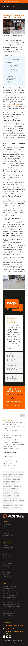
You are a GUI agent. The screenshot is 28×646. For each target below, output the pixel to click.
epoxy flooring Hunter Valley (9, 483)
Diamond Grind (6, 260)
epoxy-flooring (6, 481)
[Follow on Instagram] (10, 636)
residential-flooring (19, 505)
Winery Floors (6, 569)
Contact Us (5, 528)
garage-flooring (17, 486)
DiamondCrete (6, 545)
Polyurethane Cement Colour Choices (12, 448)
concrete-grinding (7, 479)
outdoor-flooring (6, 498)
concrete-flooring (7, 476)
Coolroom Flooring (7, 563)
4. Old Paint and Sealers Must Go (14, 73)
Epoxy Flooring (6, 458)
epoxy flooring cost (15, 481)
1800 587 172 (10, 1)
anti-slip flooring (6, 472)
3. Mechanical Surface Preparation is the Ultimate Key (15, 70)
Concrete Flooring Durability (10, 440)
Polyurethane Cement (8, 465)
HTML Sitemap (6, 531)
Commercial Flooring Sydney (9, 586)
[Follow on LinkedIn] (7, 636)
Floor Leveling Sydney (8, 588)
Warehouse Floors (7, 572)
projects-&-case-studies (8, 505)
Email (11, 394)
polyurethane (21, 500)
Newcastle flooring (7, 495)
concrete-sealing (16, 479)
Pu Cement (5, 433)
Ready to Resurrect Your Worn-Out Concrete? (13, 79)
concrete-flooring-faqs (17, 476)
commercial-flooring (13, 474)
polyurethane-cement (8, 502)
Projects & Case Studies (8, 468)
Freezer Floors (6, 567)
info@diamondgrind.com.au (15, 625)
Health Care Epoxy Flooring (9, 599)
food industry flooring (7, 486)
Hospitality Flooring (7, 574)
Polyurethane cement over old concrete (12, 442)
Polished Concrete (7, 463)
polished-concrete (16, 498)
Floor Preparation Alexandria (9, 595)
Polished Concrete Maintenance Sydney (12, 608)
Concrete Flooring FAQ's (9, 456)
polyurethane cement (14, 104)
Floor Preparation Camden (9, 597)
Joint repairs (5, 554)
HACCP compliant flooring (12, 488)
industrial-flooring (7, 493)
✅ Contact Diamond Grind (14, 82)
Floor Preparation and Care (9, 461)
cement (5, 474)
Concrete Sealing (7, 576)
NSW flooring (16, 495)
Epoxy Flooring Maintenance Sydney (11, 604)
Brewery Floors (6, 561)
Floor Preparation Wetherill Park (10, 593)
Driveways (5, 558)
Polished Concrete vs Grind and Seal (12, 435)
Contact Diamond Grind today (10, 269)
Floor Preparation (7, 556)
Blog (4, 526)
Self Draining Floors (7, 437)
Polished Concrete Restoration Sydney (11, 606)
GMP (4, 488)
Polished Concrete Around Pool (10, 430)
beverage (22, 472)
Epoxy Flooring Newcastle (9, 613)
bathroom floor (15, 472)
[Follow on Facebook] (4, 636)
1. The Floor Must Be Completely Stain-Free (13, 64)
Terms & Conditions (16, 642)
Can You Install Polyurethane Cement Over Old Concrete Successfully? (12, 61)
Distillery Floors (6, 565)
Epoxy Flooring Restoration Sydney (11, 602)
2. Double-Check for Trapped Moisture (14, 67)
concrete (21, 474)
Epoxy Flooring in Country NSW (10, 615)
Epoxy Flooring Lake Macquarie (10, 611)
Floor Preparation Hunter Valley (10, 590)
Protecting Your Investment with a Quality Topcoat (13, 76)
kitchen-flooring (16, 493)
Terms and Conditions (8, 535)
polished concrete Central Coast (10, 500)
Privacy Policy (6, 533)
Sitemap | (10, 642)
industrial (15, 491)
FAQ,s (7, 81)
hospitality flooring (7, 491)
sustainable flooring (17, 507)
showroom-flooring (7, 507)
